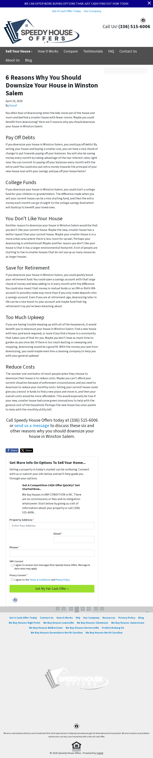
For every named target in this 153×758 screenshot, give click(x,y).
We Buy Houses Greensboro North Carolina (57, 632)
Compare (71, 51)
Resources (108, 618)
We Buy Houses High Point (24, 623)
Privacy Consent (19, 575)
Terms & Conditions (40, 580)
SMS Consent (16, 561)
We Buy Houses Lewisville (58, 623)
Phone (15, 547)
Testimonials (93, 51)
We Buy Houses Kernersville (82, 628)
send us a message (31, 425)
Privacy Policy (62, 580)
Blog (28, 60)
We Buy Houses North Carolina (104, 632)
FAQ (111, 51)
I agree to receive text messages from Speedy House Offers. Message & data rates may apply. (52, 566)
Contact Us (128, 51)
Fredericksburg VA (113, 628)
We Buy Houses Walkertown (46, 628)
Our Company (92, 11)
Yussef (13, 105)
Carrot (100, 753)
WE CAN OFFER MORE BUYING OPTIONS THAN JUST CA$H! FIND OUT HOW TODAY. (76, 4)
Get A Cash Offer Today (66, 11)
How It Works (48, 51)
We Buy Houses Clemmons (92, 623)
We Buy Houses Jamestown (127, 623)
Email (58, 534)
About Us (13, 60)
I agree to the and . (42, 580)
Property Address (22, 520)
